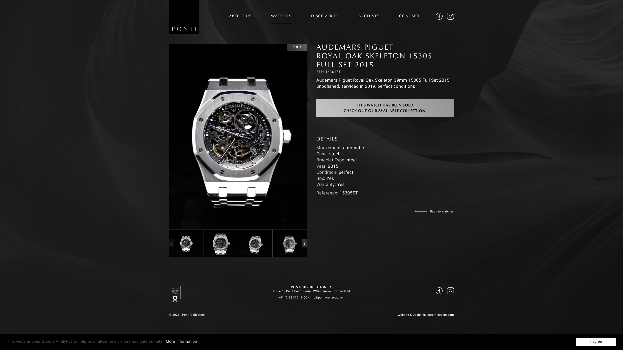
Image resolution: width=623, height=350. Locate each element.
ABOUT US (240, 16)
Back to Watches (442, 211)
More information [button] (181, 342)
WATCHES (281, 16)
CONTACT (409, 16)
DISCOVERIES (325, 16)
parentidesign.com (440, 314)
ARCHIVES (369, 16)
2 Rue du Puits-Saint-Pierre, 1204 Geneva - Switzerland (311, 291)
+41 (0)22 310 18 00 (292, 297)
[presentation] (171, 243)
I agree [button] (596, 342)
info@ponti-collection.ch (327, 297)
